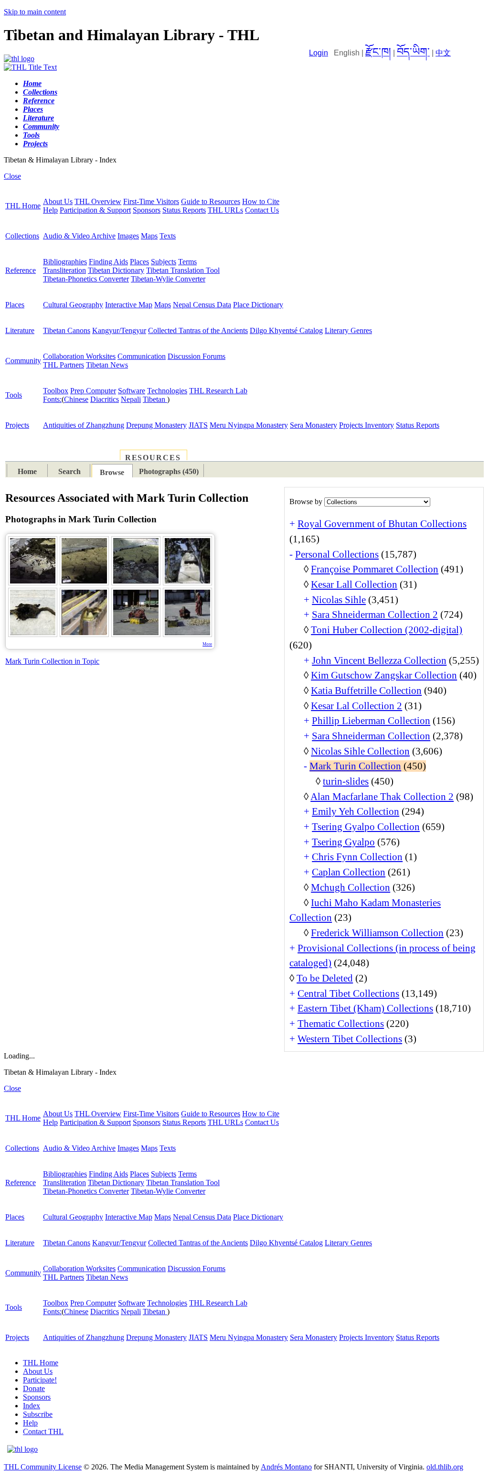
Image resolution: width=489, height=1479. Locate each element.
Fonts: (52, 399)
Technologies (167, 391)
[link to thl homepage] (22, 1449)
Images (128, 236)
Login (318, 53)
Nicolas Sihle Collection (360, 751)
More (207, 644)
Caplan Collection (348, 872)
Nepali (131, 399)
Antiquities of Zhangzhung (83, 425)
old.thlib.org (444, 1467)
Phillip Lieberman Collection (371, 720)
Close (12, 176)
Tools (13, 395)
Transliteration (64, 270)
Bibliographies (65, 262)
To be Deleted (325, 978)
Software (131, 391)
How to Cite (260, 201)
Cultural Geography (73, 305)
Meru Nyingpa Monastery (249, 425)
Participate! (40, 1380)
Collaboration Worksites (79, 356)
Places (139, 262)
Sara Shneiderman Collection (371, 736)
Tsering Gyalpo (343, 842)
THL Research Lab (218, 391)
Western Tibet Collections (350, 1039)
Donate (34, 1388)
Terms (187, 262)
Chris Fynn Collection (357, 857)
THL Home (23, 206)
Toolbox (55, 391)
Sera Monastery (313, 425)
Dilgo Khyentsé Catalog (286, 330)
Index (31, 1406)
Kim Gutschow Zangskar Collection (384, 675)
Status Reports (184, 210)
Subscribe (38, 1414)
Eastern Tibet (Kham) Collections (365, 1008)
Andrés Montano (286, 1467)
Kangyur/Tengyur (119, 330)
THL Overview (97, 201)
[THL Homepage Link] (19, 58)
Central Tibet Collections (348, 993)
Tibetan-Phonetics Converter (86, 279)
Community (23, 360)
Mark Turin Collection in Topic (52, 661)
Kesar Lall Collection (354, 584)
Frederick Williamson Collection (377, 933)
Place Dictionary (258, 305)
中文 (443, 53)
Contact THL (43, 1431)
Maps (149, 236)
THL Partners (63, 365)
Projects (17, 425)
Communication (141, 356)
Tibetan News (107, 365)
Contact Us (262, 210)
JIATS (198, 425)
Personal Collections (337, 554)
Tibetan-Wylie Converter (168, 279)
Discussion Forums (196, 356)
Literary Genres (348, 330)
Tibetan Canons (66, 330)
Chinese (76, 399)
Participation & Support (95, 210)
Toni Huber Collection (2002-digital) (386, 630)
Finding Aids (108, 262)
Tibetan (155, 399)
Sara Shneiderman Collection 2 (375, 614)
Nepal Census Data (202, 305)
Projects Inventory (366, 425)
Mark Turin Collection (355, 766)
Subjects (163, 262)
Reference (20, 270)
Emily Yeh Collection (355, 811)
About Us (58, 201)
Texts (167, 236)
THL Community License (43, 1467)
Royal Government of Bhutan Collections (382, 523)
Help (50, 210)
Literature (19, 330)
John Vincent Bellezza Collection (379, 660)
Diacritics (104, 399)
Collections (22, 236)
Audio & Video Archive (79, 236)
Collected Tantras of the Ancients (198, 330)
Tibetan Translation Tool (183, 270)
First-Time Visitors (151, 201)
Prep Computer (93, 391)
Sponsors (146, 210)
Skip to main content (35, 12)
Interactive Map (128, 305)
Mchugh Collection (350, 887)
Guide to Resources (210, 201)
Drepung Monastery (156, 425)
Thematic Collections (341, 1023)
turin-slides (346, 781)
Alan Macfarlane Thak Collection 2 (382, 796)
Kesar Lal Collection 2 (356, 706)
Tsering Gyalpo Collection (366, 826)
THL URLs (225, 210)
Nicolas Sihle (339, 599)
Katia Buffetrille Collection (366, 690)
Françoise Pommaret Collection (374, 569)
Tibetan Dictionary (116, 270)
